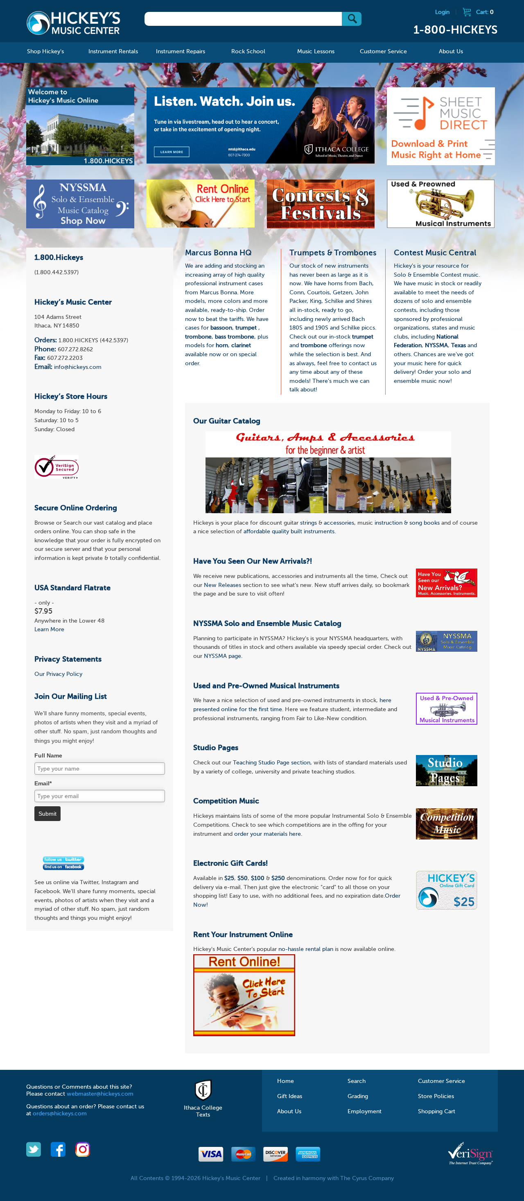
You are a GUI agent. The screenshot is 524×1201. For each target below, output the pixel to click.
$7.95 (43, 611)
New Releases (222, 585)
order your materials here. (268, 834)
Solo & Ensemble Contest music (436, 275)
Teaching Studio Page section (271, 763)
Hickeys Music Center (73, 22)
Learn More (49, 629)
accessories (339, 523)
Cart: (485, 12)
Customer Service (441, 1081)
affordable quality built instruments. (290, 532)
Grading (358, 1096)
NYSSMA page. (223, 656)
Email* (43, 783)
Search (357, 1081)
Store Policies (436, 1096)
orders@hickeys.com (60, 1114)
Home (285, 1081)
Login (442, 12)
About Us (289, 1112)
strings (308, 523)
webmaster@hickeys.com (100, 1094)
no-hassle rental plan (305, 949)
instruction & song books (407, 523)
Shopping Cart (436, 1112)
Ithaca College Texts (203, 1111)
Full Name (48, 755)
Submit (47, 813)
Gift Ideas (289, 1096)
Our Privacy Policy (58, 674)
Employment (365, 1112)
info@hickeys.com (78, 367)
